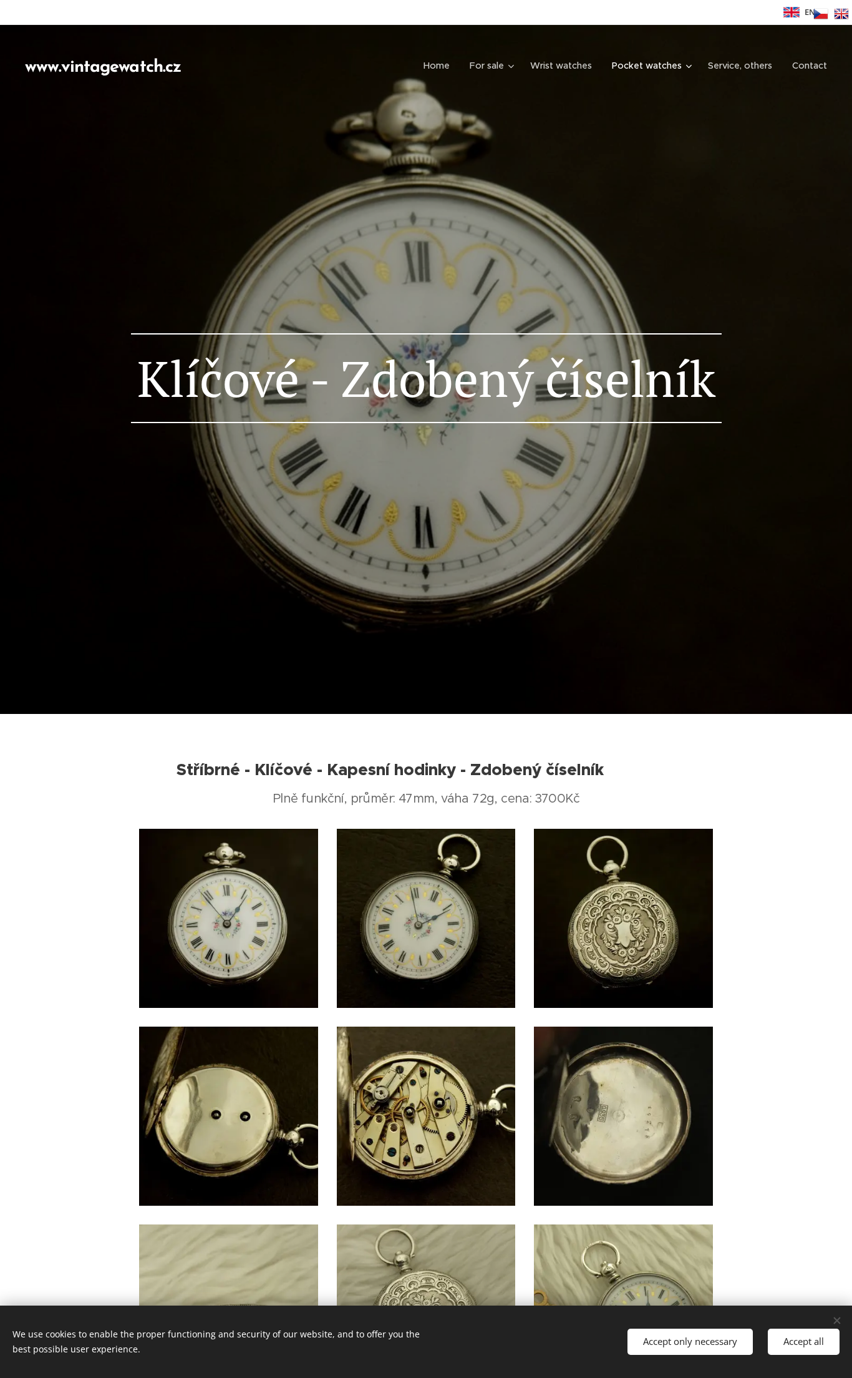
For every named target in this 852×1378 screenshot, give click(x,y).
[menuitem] (440, 65)
